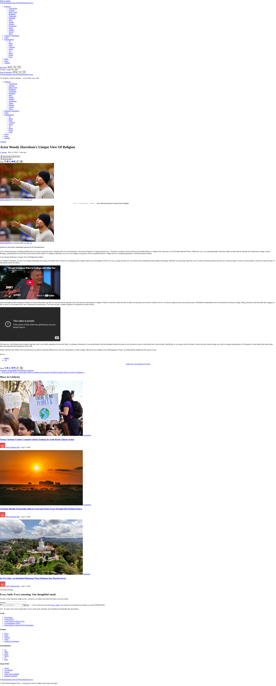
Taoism (11, 32)
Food (10, 57)
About (6, 668)
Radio (11, 53)
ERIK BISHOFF (6, 200)
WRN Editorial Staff (13, 447)
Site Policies (8, 617)
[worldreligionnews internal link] (16, 3)
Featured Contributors (11, 36)
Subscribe (3, 67)
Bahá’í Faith (13, 12)
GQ (5, 360)
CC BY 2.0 (28, 200)
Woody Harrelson (28, 370)
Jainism (11, 22)
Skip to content (5, 1)
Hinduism (12, 18)
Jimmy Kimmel (8, 370)
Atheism (11, 10)
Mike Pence (17, 370)
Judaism (11, 24)
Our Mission (8, 670)
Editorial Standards (10, 676)
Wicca (11, 34)
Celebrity (12, 47)
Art (10, 51)
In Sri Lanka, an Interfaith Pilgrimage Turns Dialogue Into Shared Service (33, 578)
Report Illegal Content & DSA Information (18, 625)
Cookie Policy (9, 619)
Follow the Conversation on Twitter (138, 364)
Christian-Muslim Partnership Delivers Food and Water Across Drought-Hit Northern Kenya (41, 509)
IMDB (6, 358)
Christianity (12, 16)
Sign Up (25, 605)
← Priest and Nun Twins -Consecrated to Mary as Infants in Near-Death (24, 372)
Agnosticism (13, 8)
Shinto (11, 28)
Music (11, 43)
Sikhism (11, 30)
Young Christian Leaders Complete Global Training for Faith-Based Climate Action (37, 439)
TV (10, 41)
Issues (6, 61)
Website (3, 603)
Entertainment (9, 39)
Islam (10, 20)
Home (75, 203)
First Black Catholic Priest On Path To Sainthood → (67, 372)
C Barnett (3, 152)
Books (11, 55)
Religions (7, 6)
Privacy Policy (55, 605)
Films (10, 45)
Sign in (2, 72)
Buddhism (12, 14)
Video (6, 38)
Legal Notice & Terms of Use (14, 621)
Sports (11, 49)
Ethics (6, 59)
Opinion (7, 63)
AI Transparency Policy (12, 623)
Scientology (13, 26)
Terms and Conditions (11, 674)
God (1, 370)
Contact (7, 672)
